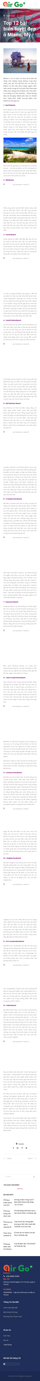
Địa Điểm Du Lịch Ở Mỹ (26, 16)
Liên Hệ (5, 1340)
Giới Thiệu (6, 1336)
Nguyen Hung (10, 16)
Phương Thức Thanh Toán (12, 1316)
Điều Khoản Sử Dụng (10, 1312)
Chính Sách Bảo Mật (10, 1308)
